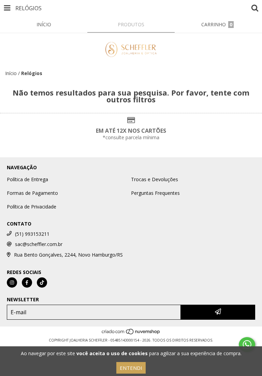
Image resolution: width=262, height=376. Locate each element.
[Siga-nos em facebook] (27, 282)
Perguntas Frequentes (155, 193)
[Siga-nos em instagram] (12, 282)
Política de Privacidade (31, 206)
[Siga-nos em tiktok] (42, 282)
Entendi (131, 367)
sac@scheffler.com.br (38, 244)
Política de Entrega (27, 179)
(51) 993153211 (32, 234)
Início (11, 73)
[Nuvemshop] (131, 333)
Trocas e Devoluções (154, 179)
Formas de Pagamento (32, 193)
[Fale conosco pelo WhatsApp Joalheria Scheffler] (247, 344)
